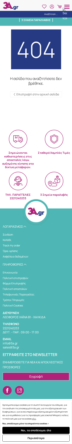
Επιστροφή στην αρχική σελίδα (37, 94)
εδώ (34, 418)
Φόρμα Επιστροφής (14, 283)
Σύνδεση (8, 234)
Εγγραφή (36, 376)
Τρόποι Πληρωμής (13, 300)
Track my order (11, 245)
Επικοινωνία (10, 272)
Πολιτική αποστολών (15, 289)
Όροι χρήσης (10, 251)
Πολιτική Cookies (13, 305)
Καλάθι (7, 240)
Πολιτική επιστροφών (15, 278)
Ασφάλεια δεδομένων (15, 256)
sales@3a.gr (11, 347)
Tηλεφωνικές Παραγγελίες (18, 294)
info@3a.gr (10, 343)
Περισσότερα (36, 438)
